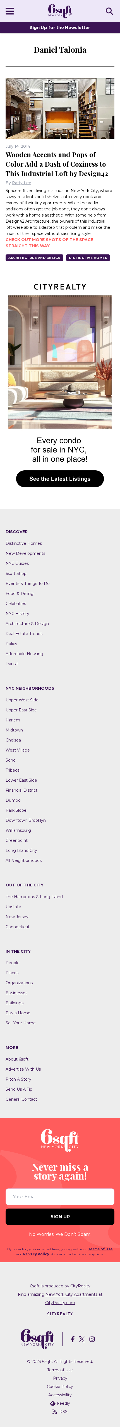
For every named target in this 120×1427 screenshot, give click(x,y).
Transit (12, 663)
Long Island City (21, 850)
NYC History (17, 613)
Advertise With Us (23, 1069)
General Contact (21, 1099)
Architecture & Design (27, 623)
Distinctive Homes (88, 258)
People (13, 962)
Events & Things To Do (28, 583)
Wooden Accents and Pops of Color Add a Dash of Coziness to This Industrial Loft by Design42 (57, 164)
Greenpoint (17, 840)
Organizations (19, 982)
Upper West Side (22, 699)
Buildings (14, 1002)
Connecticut (18, 926)
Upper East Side (21, 710)
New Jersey (17, 916)
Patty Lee (21, 182)
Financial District (21, 790)
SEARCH (110, 11)
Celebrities (16, 603)
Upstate (13, 906)
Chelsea (13, 740)
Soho (11, 760)
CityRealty (80, 1286)
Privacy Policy (36, 1254)
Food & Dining (19, 593)
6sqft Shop (16, 573)
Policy (11, 643)
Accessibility (60, 1394)
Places (12, 972)
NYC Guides (17, 563)
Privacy (60, 1378)
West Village (18, 750)
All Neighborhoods (24, 860)
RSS (63, 1411)
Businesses (16, 992)
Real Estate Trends (24, 633)
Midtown (14, 730)
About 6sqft (17, 1059)
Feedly (63, 1403)
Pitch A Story (18, 1079)
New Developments (25, 553)
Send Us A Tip (19, 1089)
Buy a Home (18, 1012)
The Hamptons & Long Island (34, 896)
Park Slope (16, 810)
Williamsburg (18, 830)
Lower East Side (21, 780)
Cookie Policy (60, 1386)
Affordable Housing (24, 653)
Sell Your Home (21, 1022)
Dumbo (13, 800)
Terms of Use (100, 1249)
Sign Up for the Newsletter (60, 27)
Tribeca (13, 770)
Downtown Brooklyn (26, 820)
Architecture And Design (34, 258)
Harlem (13, 720)
